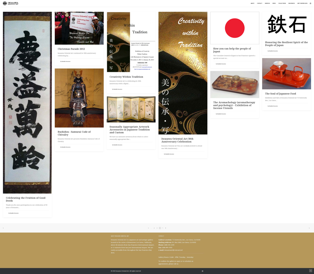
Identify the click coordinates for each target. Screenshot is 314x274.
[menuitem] (252, 3)
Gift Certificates (302, 3)
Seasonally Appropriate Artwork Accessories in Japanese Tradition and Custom (130, 129)
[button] (310, 3)
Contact (259, 3)
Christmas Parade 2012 (71, 49)
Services (267, 3)
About (252, 3)
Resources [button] (292, 3)
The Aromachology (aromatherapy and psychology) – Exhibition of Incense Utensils (234, 105)
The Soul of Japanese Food (280, 93)
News (274, 3)
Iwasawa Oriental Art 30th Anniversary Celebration (177, 140)
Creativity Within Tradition (126, 76)
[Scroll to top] (310, 270)
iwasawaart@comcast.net (173, 250)
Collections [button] (282, 3)
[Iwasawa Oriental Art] (10, 3)
